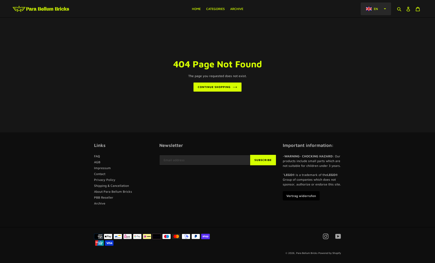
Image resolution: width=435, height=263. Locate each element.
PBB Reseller (103, 197)
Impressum (102, 168)
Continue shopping (214, 87)
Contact (99, 174)
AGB (97, 162)
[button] (376, 8)
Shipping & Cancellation (111, 186)
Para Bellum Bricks (306, 252)
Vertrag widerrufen (301, 196)
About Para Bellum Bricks (113, 191)
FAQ (97, 156)
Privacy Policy (104, 180)
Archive (99, 203)
